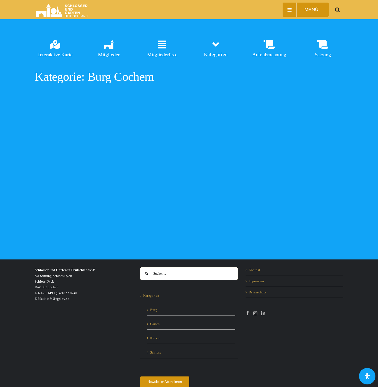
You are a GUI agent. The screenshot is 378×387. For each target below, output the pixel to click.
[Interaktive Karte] (55, 50)
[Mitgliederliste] (162, 50)
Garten (155, 324)
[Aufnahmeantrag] (269, 50)
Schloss (155, 352)
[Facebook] (248, 313)
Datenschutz (257, 292)
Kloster (155, 338)
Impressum (256, 281)
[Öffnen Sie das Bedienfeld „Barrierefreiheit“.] (367, 376)
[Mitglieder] (108, 50)
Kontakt (254, 270)
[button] (337, 9)
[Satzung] (322, 50)
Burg (153, 310)
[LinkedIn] (263, 313)
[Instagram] (255, 313)
